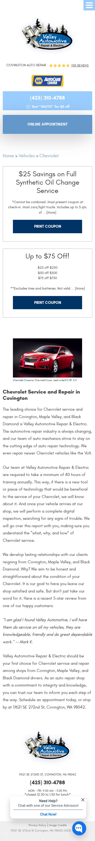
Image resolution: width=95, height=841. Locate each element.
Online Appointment (47, 124)
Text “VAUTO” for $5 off (50, 106)
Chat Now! (48, 814)
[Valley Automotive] (47, 35)
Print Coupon (47, 226)
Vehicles (27, 155)
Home (8, 155)
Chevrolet (49, 155)
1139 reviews (80, 65)
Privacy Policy (37, 825)
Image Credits (58, 825)
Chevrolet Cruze (22, 380)
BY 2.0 (73, 380)
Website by (47, 837)
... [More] (49, 212)
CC (67, 380)
